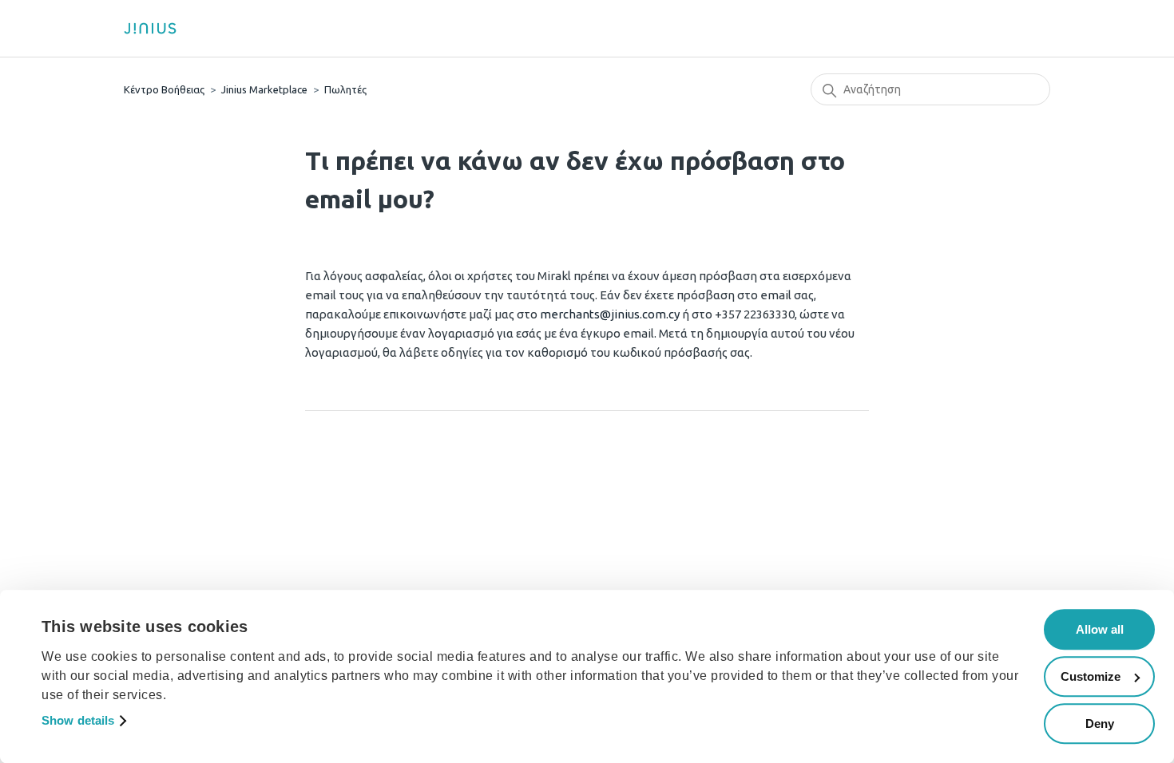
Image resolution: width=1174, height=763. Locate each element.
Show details (78, 721)
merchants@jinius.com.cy (610, 314)
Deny (1099, 723)
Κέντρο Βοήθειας (164, 89)
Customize (1090, 676)
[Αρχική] (156, 28)
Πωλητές (345, 89)
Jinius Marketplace (264, 89)
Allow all (1100, 629)
